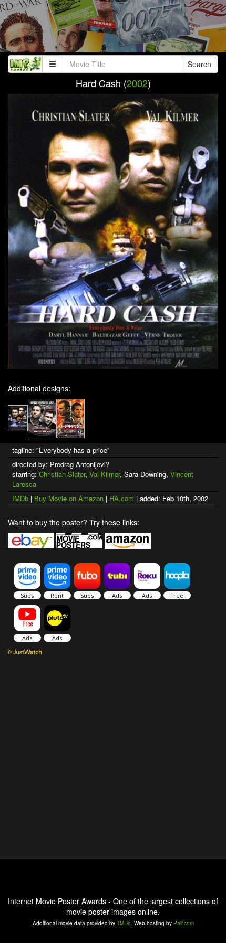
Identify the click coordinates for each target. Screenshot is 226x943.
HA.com (121, 498)
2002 (137, 83)
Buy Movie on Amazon (69, 498)
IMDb (20, 498)
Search (199, 64)
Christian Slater (62, 474)
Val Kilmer (104, 474)
